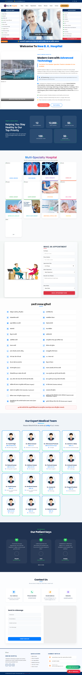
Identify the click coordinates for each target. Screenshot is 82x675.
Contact (56, 5)
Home (22, 5)
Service (40, 5)
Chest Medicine (31, 178)
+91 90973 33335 (55, 661)
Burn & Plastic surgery (32, 215)
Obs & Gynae (68, 196)
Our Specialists (35, 660)
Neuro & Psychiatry (50, 177)
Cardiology (68, 177)
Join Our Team (35, 664)
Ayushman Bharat (10, 38)
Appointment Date (48, 263)
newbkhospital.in (68, 598)
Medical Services (35, 662)
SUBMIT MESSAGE (24, 639)
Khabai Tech (27, 673)
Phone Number (47, 257)
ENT (13, 234)
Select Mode (46, 285)
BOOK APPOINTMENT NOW (59, 293)
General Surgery (13, 196)
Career (51, 5)
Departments (33, 5)
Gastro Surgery (32, 196)
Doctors (45, 5)
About (27, 5)
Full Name (46, 250)
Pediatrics (68, 215)
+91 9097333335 (32, 598)
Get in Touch (35, 666)
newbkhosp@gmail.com (50, 599)
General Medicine (13, 178)
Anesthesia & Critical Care (50, 215)
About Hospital (35, 658)
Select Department (48, 269)
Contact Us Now (43, 105)
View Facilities (56, 105)
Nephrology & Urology (13, 215)
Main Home (34, 656)
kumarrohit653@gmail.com (50, 598)
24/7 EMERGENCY (74, 671)
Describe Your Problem (48, 275)
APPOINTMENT (64, 5)
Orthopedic (50, 196)
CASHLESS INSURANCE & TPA (72, 38)
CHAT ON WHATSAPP (73, 667)
